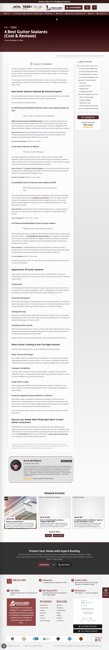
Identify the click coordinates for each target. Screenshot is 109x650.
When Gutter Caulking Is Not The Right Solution (88, 94)
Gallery (59, 615)
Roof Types (39, 13)
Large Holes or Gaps (85, 103)
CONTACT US (102, 13)
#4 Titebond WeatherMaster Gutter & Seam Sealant (89, 77)
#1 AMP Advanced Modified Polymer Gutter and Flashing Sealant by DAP (89, 69)
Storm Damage (45, 621)
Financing (60, 608)
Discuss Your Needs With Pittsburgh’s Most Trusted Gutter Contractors (88, 108)
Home (7, 13)
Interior (60, 13)
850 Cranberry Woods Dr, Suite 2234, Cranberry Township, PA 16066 (86, 583)
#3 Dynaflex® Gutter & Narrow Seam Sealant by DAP (89, 74)
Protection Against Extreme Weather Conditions (89, 106)
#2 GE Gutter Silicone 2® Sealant (88, 71)
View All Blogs (58, 535)
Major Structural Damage (86, 97)
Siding (42, 615)
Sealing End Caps (84, 88)
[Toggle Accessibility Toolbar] (4, 646)
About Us (60, 605)
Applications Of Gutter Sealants (87, 80)
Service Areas (81, 13)
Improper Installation (85, 100)
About (92, 13)
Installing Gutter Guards (85, 91)
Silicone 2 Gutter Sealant (33, 168)
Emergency (71, 13)
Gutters (13, 27)
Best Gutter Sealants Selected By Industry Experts (88, 66)
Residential (18, 13)
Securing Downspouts (85, 86)
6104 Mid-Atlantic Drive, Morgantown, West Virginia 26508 (55, 594)
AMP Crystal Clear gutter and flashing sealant (27, 121)
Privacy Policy (13, 646)
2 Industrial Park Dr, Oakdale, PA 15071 (55, 582)
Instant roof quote (75, 7)
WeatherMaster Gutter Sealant (38, 236)
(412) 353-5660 (19, 580)
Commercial (28, 13)
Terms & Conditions (32, 646)
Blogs (6, 27)
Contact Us (44, 565)
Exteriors (49, 13)
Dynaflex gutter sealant (41, 198)
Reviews (59, 618)
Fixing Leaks (82, 83)
